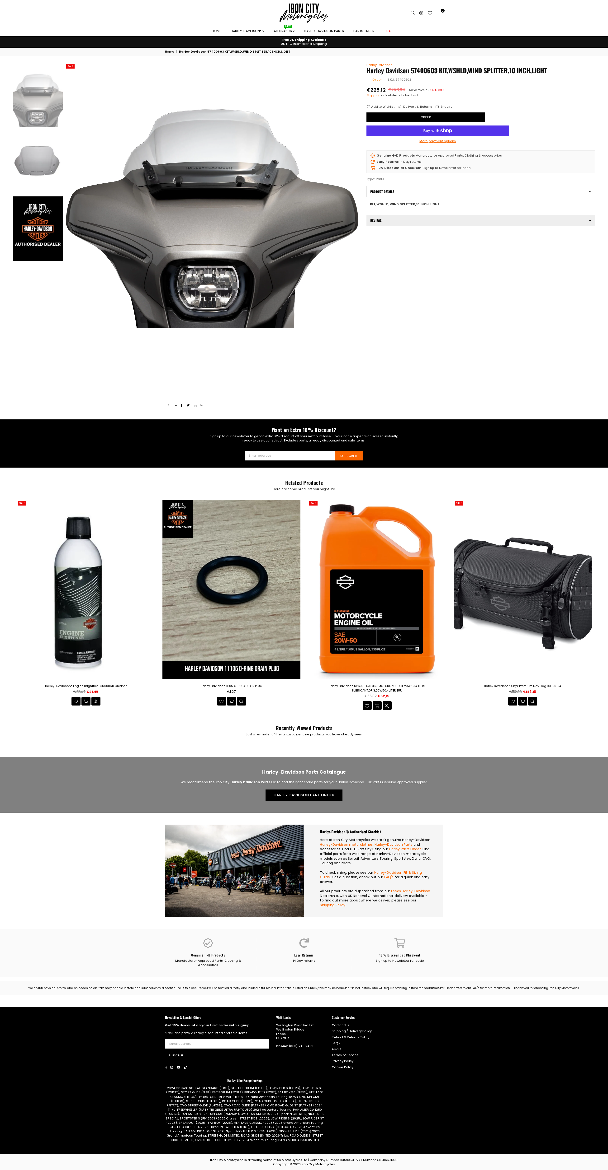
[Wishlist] (430, 13)
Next (355, 195)
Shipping (373, 95)
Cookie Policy (342, 1067)
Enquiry (446, 107)
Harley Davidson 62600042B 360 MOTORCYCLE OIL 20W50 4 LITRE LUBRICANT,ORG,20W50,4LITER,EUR (377, 688)
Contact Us (340, 1025)
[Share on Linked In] (195, 405)
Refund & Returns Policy (350, 1037)
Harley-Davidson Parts (324, 31)
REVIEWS (376, 220)
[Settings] (421, 13)
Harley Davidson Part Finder (304, 795)
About (336, 1049)
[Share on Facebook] (182, 405)
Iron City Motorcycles (318, 1164)
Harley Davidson (379, 65)
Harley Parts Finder (405, 849)
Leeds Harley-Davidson (410, 891)
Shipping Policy (332, 905)
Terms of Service (345, 1055)
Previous (69, 195)
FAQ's (389, 877)
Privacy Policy (343, 1061)
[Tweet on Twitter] (188, 405)
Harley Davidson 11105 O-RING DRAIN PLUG (231, 686)
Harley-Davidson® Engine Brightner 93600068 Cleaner (86, 686)
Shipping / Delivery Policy (352, 1031)
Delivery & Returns (417, 107)
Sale (70, 66)
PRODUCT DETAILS (382, 191)
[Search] (412, 13)
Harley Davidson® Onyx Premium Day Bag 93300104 (522, 686)
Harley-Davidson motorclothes (346, 844)
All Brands (283, 29)
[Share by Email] (202, 405)
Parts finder (364, 31)
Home (216, 31)
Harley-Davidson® (246, 31)
